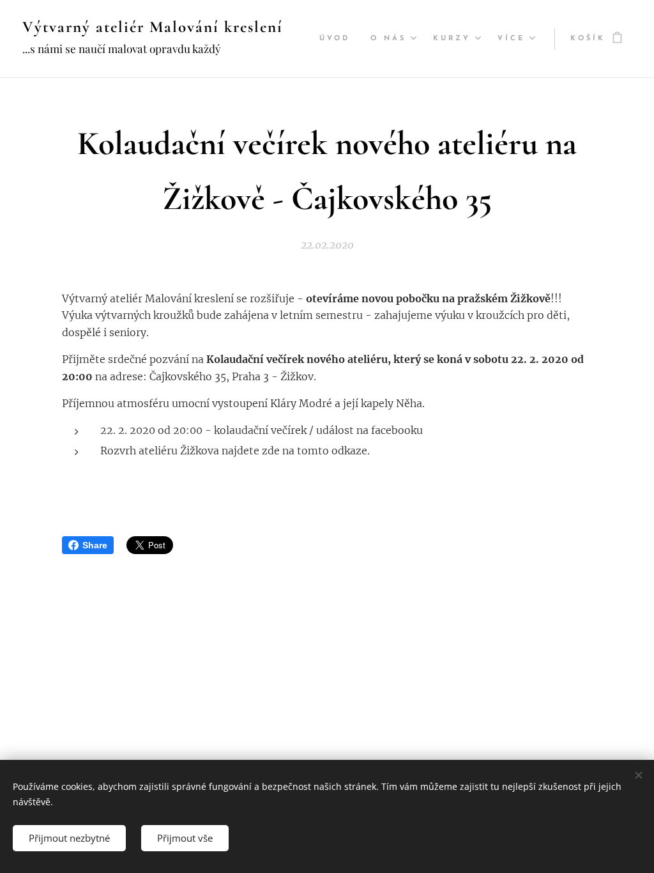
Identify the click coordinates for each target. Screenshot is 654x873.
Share (94, 545)
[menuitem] (338, 39)
